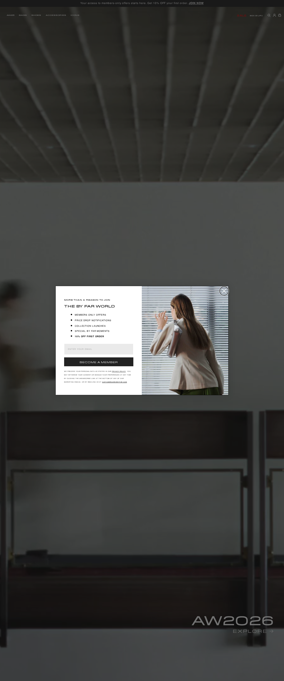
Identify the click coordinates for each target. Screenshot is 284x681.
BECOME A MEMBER (99, 362)
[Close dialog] (224, 291)
